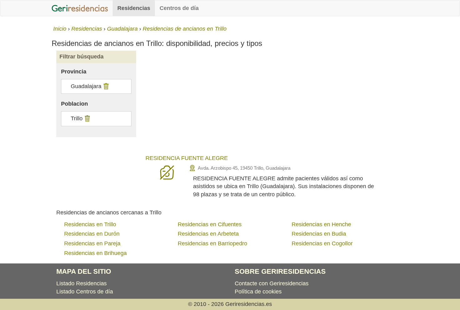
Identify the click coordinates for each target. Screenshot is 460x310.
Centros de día (179, 8)
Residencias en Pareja (92, 243)
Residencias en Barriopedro (212, 243)
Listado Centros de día (84, 291)
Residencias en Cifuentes (210, 224)
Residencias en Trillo (90, 224)
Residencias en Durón (92, 234)
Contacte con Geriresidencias (272, 283)
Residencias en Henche (321, 224)
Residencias (133, 8)
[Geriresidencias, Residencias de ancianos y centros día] (80, 8)
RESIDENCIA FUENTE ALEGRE (187, 158)
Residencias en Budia (319, 234)
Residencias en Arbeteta (208, 234)
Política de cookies (258, 291)
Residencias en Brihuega (95, 253)
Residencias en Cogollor (322, 243)
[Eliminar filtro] (105, 86)
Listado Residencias (81, 283)
